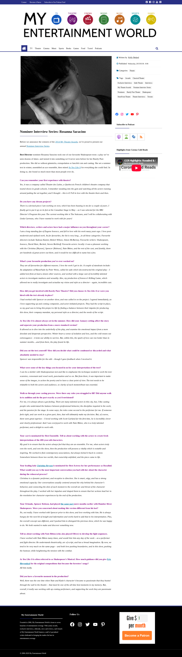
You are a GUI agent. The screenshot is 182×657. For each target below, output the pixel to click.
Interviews (148, 83)
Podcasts (98, 48)
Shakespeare (146, 92)
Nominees (121, 92)
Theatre (38, 48)
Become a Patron (35, 2)
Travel (90, 48)
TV (31, 48)
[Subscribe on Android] (126, 137)
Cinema (46, 48)
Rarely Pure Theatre (133, 92)
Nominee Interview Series (37, 146)
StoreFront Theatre (124, 97)
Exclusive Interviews (125, 83)
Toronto (150, 97)
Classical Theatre (138, 78)
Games (76, 48)
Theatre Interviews (139, 97)
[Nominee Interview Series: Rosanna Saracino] (66, 90)
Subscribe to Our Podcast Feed (54, 2)
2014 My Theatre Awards (66, 142)
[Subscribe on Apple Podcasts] (119, 137)
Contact (23, 2)
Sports (61, 48)
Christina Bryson (45, 466)
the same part (67, 504)
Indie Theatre (138, 83)
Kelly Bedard (133, 57)
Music (54, 48)
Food (83, 48)
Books (68, 48)
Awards (128, 78)
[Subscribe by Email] (133, 137)
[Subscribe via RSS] (141, 137)
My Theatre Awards (124, 87)
